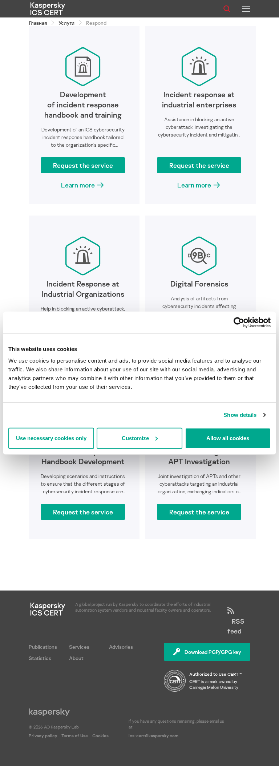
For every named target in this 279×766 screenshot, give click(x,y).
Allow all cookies (227, 438)
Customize (135, 438)
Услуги (66, 23)
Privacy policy (43, 735)
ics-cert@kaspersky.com (153, 735)
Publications (43, 647)
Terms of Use (74, 735)
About (76, 658)
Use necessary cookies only (51, 438)
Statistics (40, 658)
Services (79, 647)
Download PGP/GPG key (213, 652)
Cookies (100, 735)
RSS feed (235, 626)
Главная (38, 23)
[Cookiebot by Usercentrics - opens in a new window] (239, 322)
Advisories (121, 647)
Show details (239, 415)
